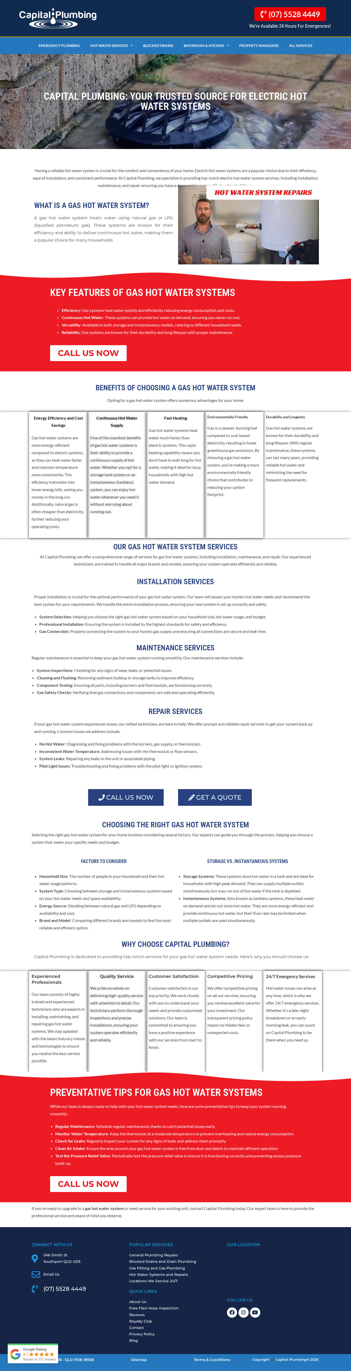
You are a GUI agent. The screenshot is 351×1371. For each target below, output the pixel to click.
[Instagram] (243, 1312)
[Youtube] (255, 1312)
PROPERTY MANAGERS (259, 45)
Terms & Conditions (212, 1359)
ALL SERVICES (300, 45)
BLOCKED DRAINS (158, 45)
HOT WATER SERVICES (109, 45)
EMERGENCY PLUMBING (59, 45)
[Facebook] (232, 1312)
